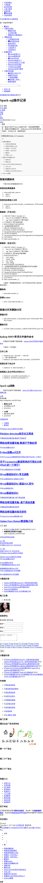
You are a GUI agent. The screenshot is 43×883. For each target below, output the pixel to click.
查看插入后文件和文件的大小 (14, 171)
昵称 (2, 624)
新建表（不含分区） (11, 148)
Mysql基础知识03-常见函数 (14, 474)
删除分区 (8, 162)
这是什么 (7, 783)
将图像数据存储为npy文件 (9, 568)
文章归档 (7, 785)
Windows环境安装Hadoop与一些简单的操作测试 (21, 583)
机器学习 (7, 791)
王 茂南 (11, 529)
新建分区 (8, 159)
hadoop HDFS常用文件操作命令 (12, 164)
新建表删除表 (6, 141)
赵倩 (10, 711)
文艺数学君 (14, 19)
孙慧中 (12, 696)
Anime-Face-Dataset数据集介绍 (16, 521)
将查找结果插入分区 (11, 146)
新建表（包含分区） (11, 150)
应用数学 (7, 796)
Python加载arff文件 (10, 452)
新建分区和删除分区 (8, 157)
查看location (9, 155)
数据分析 (6, 95)
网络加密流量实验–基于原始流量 (17, 502)
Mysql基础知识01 (9, 493)
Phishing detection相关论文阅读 (16, 433)
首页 (1, 95)
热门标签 (7, 787)
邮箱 (2, 627)
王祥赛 (12, 704)
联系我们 (7, 789)
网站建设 (7, 91)
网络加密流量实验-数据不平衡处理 (18, 443)
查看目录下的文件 (11, 169)
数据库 (6, 425)
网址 (1, 631)
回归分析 (7, 800)
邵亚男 (12, 692)
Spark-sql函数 (6, 173)
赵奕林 (12, 707)
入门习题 (7, 793)
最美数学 (7, 802)
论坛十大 (7, 89)
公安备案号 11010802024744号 (12, 828)
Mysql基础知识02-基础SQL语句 (17, 483)
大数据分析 (14, 95)
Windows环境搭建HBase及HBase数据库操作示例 (21, 585)
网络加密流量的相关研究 (13, 511)
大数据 (6, 423)
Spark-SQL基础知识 (11, 589)
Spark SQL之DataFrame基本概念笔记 (16, 587)
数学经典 (7, 798)
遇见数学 (15, 689)
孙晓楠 (12, 700)
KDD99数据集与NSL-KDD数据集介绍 (17, 591)
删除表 (8, 153)
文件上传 (8, 166)
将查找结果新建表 (11, 144)
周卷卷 (12, 685)
